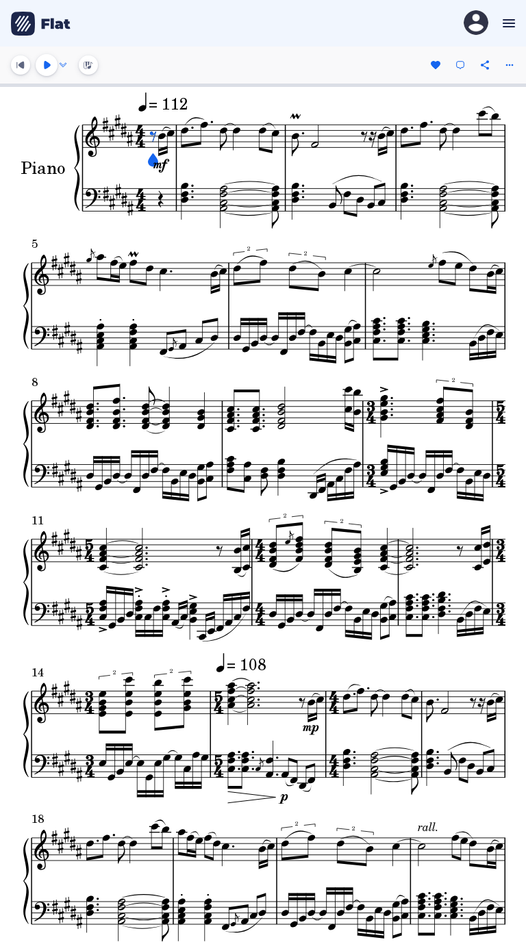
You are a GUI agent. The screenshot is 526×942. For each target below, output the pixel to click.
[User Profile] (476, 23)
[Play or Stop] (47, 65)
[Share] (484, 65)
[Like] (435, 65)
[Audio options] (63, 65)
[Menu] (507, 23)
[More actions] (509, 65)
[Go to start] (20, 65)
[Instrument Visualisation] (88, 65)
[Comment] (460, 65)
